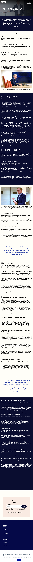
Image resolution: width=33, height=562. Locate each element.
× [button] (30, 552)
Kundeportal (5, 539)
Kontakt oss (5, 545)
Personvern (5, 542)
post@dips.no (5, 533)
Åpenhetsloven (5, 544)
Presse (4, 540)
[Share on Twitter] (6, 492)
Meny (29, 2)
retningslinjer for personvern (9, 510)
